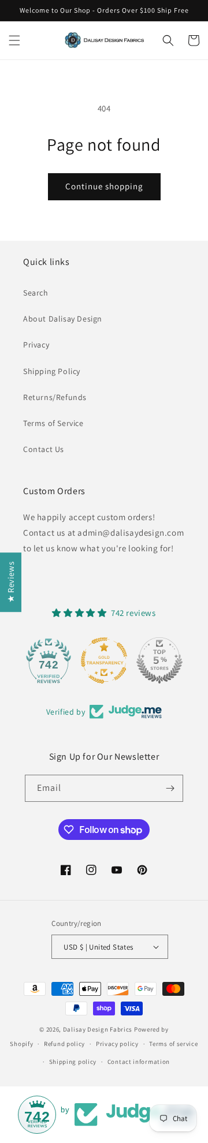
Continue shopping (104, 186)
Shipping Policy (51, 371)
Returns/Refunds (55, 397)
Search (36, 292)
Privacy (36, 344)
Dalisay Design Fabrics (97, 1029)
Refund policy (64, 1044)
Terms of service (173, 1044)
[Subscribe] (170, 788)
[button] (14, 40)
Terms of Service (53, 423)
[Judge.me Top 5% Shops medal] (159, 660)
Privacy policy (117, 1044)
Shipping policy (73, 1062)
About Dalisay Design (62, 318)
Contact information (138, 1062)
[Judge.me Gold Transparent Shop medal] (104, 660)
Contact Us (43, 449)
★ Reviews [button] (10, 582)
